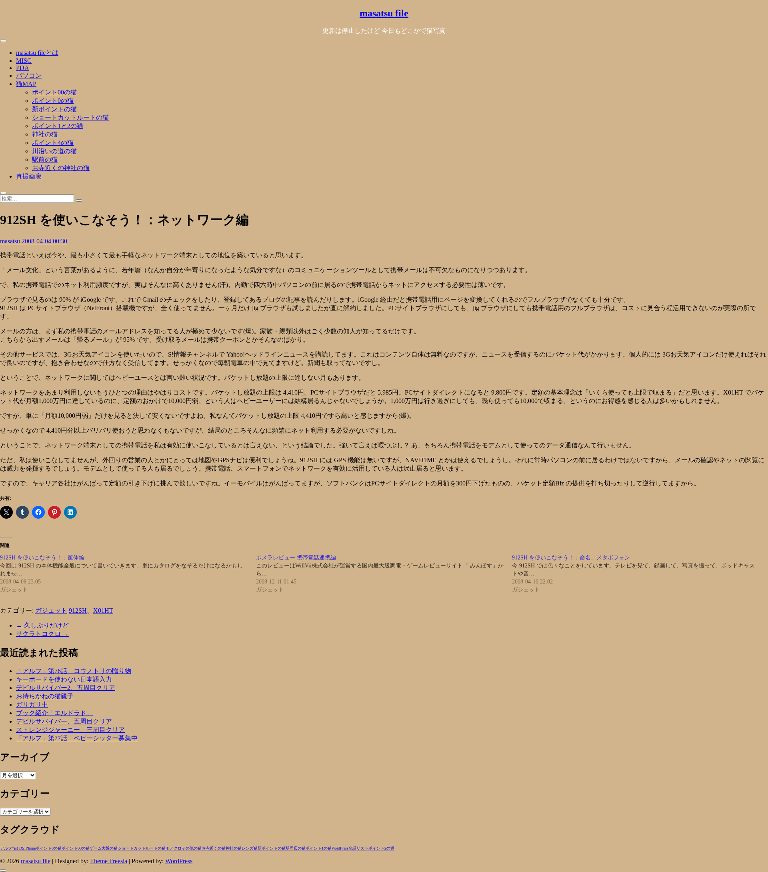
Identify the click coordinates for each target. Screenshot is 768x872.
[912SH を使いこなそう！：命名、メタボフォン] (640, 574)
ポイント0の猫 (53, 100)
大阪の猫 (110, 848)
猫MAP (26, 83)
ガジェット (51, 610)
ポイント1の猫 (319, 848)
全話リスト (358, 848)
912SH (78, 610)
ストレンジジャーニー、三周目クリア (70, 729)
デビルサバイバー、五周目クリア (64, 721)
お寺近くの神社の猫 (61, 167)
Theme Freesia (108, 861)
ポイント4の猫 (53, 142)
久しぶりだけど (42, 625)
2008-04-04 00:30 (44, 241)
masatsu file (384, 13)
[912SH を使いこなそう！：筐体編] (128, 574)
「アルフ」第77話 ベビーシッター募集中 (77, 738)
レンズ (248, 848)
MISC (24, 60)
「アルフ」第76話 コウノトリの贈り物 (73, 671)
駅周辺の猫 (296, 848)
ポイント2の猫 (381, 848)
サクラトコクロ (42, 633)
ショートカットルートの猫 (70, 117)
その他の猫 (192, 848)
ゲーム (96, 848)
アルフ (6, 848)
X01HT (103, 610)
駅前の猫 (45, 159)
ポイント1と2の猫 (57, 125)
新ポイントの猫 (54, 109)
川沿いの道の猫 (54, 151)
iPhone (30, 848)
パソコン (29, 75)
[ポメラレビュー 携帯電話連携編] (384, 574)
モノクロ (174, 848)
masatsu (11, 241)
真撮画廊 (29, 176)
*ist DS (18, 848)
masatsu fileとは (37, 52)
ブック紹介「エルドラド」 (54, 713)
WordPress (340, 848)
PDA (22, 67)
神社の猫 (45, 134)
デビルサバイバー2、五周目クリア (65, 687)
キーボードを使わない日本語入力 (64, 679)
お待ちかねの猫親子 (45, 696)
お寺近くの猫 (214, 848)
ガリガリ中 (32, 704)
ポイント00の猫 (54, 92)
